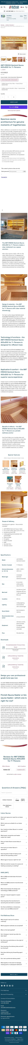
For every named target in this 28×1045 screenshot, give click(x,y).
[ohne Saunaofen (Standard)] (10, 81)
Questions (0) (21, 769)
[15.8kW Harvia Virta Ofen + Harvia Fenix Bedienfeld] (14, 86)
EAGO (3, 69)
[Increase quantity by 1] (14, 97)
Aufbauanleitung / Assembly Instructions (15, 657)
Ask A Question (22, 766)
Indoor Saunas (10, 25)
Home (2, 25)
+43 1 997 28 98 (5, 1003)
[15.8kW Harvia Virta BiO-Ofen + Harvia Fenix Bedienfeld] (14, 91)
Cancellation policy (9, 1037)
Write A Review (6, 766)
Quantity (3, 93)
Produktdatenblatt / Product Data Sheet (15, 646)
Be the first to (14, 774)
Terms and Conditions (10, 1039)
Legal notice (20, 1039)
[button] (22, 7)
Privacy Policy (18, 1037)
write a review (17, 774)
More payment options (14, 110)
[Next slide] (26, 59)
